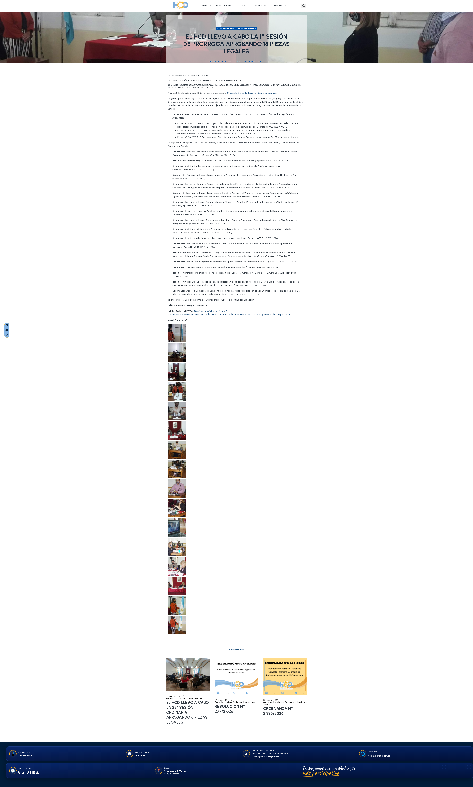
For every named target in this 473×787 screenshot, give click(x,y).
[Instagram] (6, 335)
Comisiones (278, 6)
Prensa (205, 6)
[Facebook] (6, 325)
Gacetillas (171, 698)
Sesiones (243, 6)
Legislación (260, 6)
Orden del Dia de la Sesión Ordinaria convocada (251, 93)
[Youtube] (6, 330)
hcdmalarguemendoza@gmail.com (265, 757)
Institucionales (223, 6)
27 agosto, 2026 (173, 696)
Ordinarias (181, 698)
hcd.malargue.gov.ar (379, 755)
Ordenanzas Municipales (296, 702)
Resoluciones (249, 702)
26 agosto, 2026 (222, 700)
